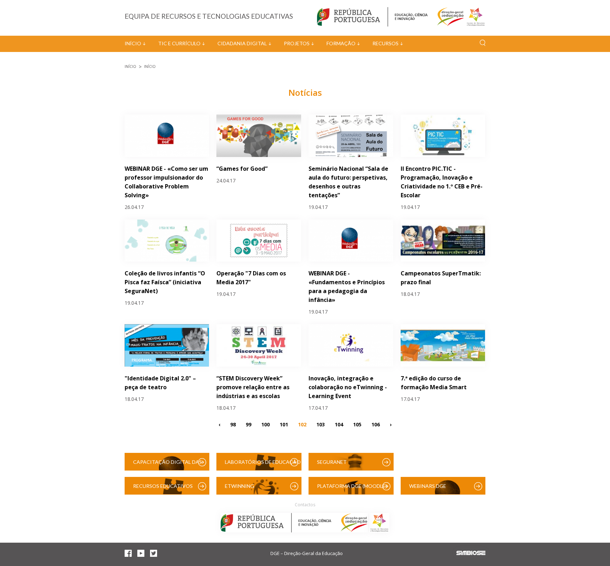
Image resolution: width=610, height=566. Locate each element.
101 (284, 424)
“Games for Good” (242, 169)
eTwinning (239, 486)
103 (320, 424)
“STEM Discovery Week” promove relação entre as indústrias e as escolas (252, 387)
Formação (341, 43)
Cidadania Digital (242, 43)
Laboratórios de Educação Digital (263, 465)
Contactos (305, 505)
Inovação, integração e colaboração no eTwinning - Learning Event (348, 387)
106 (375, 424)
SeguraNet (332, 462)
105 (357, 424)
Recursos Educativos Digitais (163, 489)
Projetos (297, 43)
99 (248, 424)
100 (265, 424)
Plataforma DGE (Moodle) (352, 486)
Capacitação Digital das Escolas (167, 465)
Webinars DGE (427, 486)
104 (339, 424)
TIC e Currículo (179, 43)
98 (233, 424)
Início (133, 43)
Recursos (385, 43)
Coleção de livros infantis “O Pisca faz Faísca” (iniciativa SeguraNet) (165, 282)
